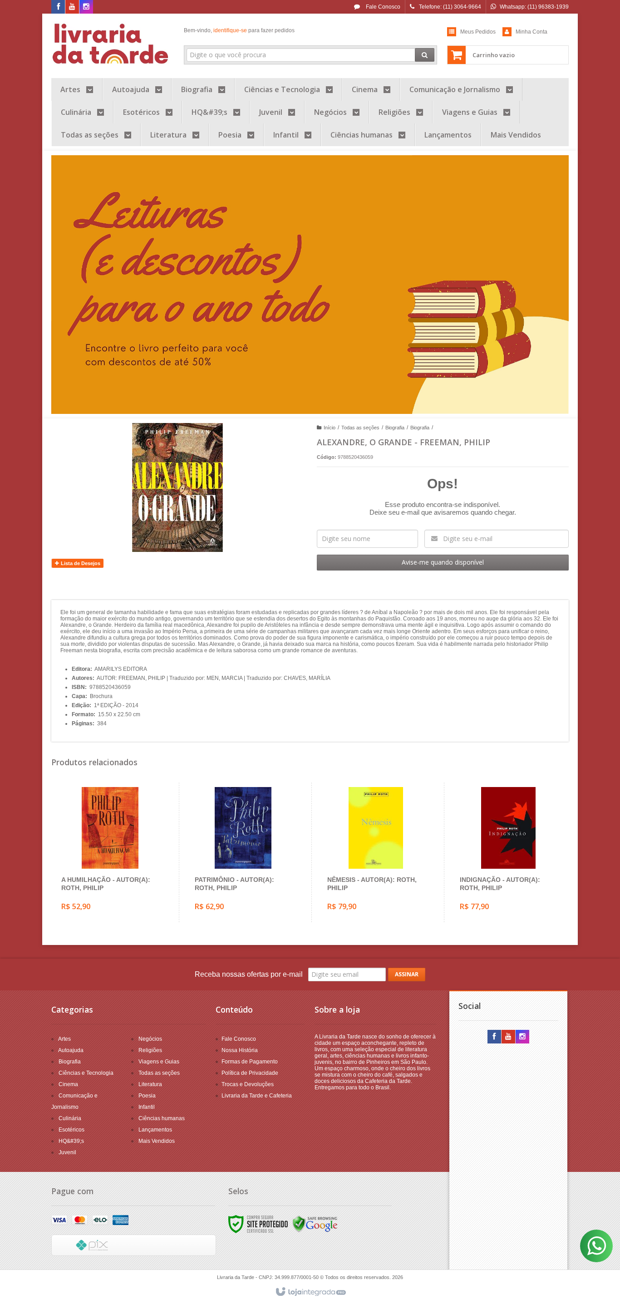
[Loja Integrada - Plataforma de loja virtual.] (310, 1292)
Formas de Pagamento (249, 1061)
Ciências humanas (161, 1118)
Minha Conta (531, 32)
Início (329, 427)
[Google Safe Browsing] (315, 1223)
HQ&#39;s (71, 1141)
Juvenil (67, 1152)
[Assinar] (406, 974)
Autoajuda (71, 1050)
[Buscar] (424, 55)
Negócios (150, 1039)
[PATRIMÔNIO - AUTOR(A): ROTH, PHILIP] (243, 852)
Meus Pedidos (478, 32)
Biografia (394, 427)
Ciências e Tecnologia (86, 1073)
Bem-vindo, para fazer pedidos (239, 30)
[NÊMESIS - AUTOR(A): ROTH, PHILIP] (375, 852)
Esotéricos (71, 1130)
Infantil (146, 1107)
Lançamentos (155, 1130)
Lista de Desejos (79, 563)
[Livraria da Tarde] (111, 43)
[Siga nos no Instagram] (86, 7)
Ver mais (115, 882)
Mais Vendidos (156, 1141)
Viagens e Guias (158, 1061)
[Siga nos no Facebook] (58, 7)
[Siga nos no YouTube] (508, 1037)
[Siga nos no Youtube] (72, 7)
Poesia (147, 1095)
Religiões (150, 1050)
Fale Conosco (382, 7)
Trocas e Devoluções (247, 1084)
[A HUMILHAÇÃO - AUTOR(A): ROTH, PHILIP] (109, 852)
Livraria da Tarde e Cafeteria (256, 1095)
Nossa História (239, 1050)
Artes (64, 1039)
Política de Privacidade (249, 1073)
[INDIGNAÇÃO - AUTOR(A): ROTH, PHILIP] (508, 852)
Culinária (70, 1118)
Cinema (68, 1084)
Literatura (150, 1084)
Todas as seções (360, 427)
